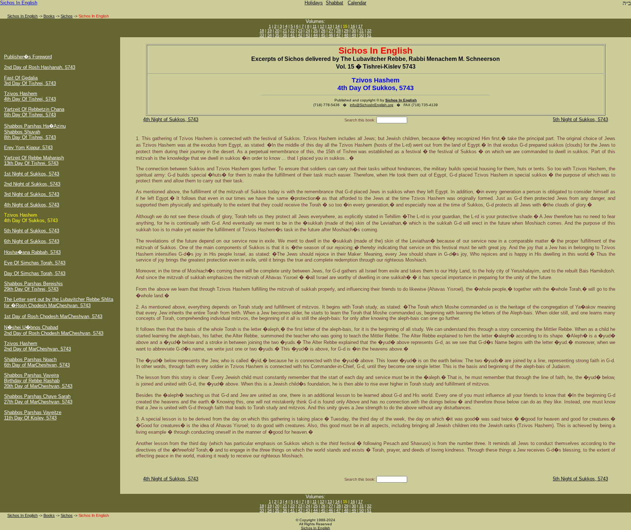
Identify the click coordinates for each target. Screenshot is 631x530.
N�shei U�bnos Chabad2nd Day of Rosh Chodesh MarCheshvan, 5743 (53, 330)
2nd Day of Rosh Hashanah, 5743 (39, 67)
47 (338, 35)
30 (354, 30)
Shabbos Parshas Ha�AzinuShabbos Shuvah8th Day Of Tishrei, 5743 (35, 131)
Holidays (314, 2)
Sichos (67, 16)
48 (346, 35)
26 (323, 30)
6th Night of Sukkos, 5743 (31, 241)
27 (331, 30)
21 (285, 30)
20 (277, 30)
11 (315, 26)
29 (346, 30)
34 (269, 35)
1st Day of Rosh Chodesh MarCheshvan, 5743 (53, 316)
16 (353, 26)
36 (285, 35)
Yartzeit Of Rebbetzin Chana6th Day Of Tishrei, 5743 (34, 112)
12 (322, 26)
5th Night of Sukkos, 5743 (31, 230)
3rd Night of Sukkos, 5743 (31, 194)
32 (369, 30)
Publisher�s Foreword (28, 56)
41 (292, 35)
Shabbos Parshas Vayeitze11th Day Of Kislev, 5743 (32, 415)
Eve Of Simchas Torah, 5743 (34, 263)
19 (269, 30)
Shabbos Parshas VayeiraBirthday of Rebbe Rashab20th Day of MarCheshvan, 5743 (38, 380)
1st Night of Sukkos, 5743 (31, 174)
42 (300, 35)
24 (308, 30)
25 (315, 30)
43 (308, 35)
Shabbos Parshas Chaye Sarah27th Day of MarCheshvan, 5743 (38, 399)
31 (361, 30)
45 (323, 35)
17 (360, 26)
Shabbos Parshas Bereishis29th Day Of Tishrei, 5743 (33, 286)
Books (49, 16)
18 (262, 30)
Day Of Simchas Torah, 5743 (34, 273)
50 (361, 35)
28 (338, 30)
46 (331, 35)
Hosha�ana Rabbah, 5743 (32, 252)
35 (277, 35)
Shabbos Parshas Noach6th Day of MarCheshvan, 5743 (37, 362)
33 (262, 35)
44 (315, 35)
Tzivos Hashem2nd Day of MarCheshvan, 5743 (37, 346)
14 (337, 26)
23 (300, 30)
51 (369, 35)
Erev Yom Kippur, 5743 (28, 147)
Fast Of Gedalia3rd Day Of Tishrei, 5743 (30, 80)
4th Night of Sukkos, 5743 (31, 205)
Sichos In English (18, 2)
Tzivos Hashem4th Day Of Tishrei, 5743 (30, 96)
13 (330, 26)
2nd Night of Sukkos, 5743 (32, 184)
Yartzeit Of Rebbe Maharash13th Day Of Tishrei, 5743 (34, 160)
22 (292, 30)
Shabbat (334, 2)
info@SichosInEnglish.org (371, 105)
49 (354, 35)
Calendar (357, 2)
